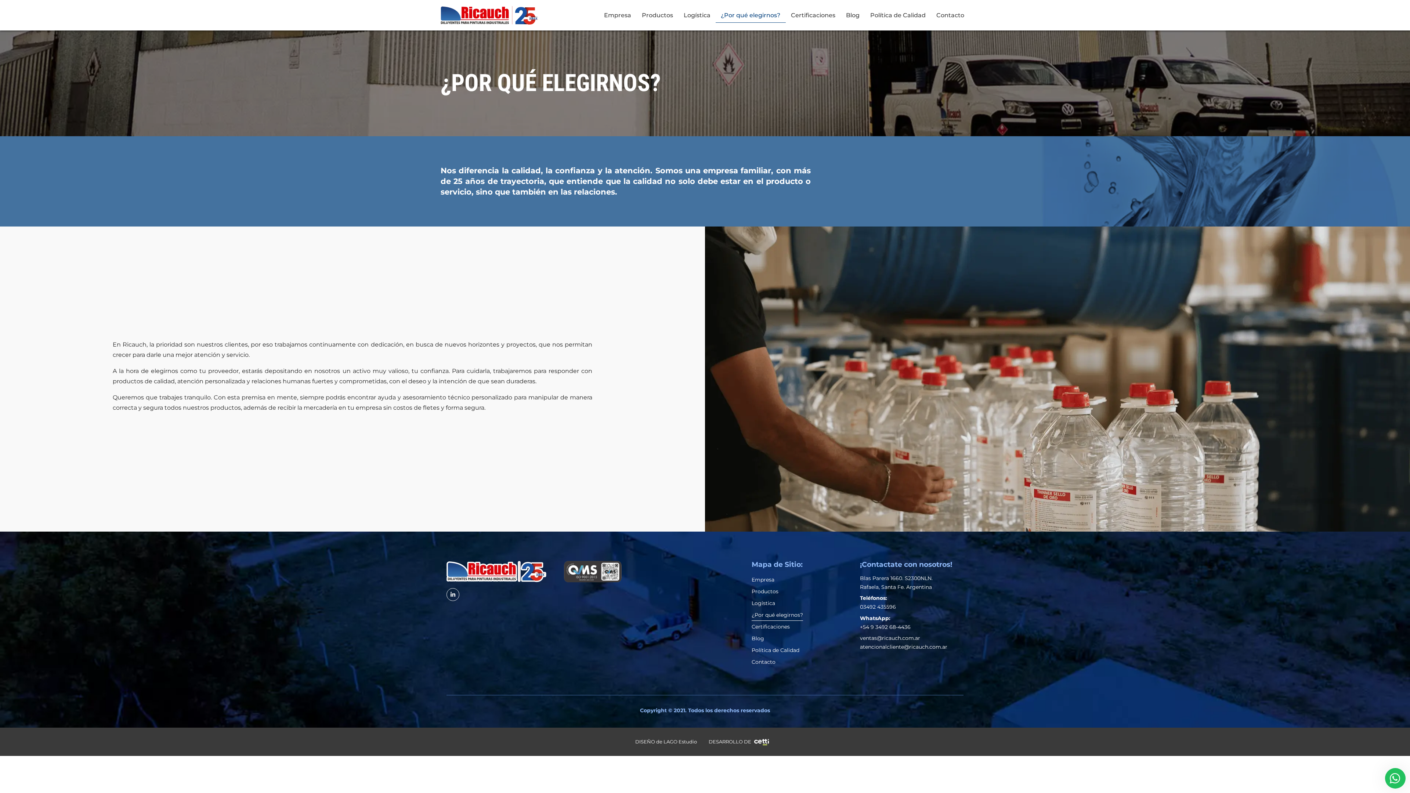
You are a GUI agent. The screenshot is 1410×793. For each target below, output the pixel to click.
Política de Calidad (898, 15)
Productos (657, 15)
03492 (868, 607)
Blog (853, 15)
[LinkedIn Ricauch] (452, 594)
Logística (697, 15)
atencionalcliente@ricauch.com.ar (903, 647)
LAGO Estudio (680, 742)
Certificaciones (813, 15)
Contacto (950, 15)
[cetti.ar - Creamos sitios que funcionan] (761, 741)
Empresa (617, 15)
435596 (886, 607)
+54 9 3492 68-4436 (885, 627)
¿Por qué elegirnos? (750, 15)
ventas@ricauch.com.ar (890, 638)
